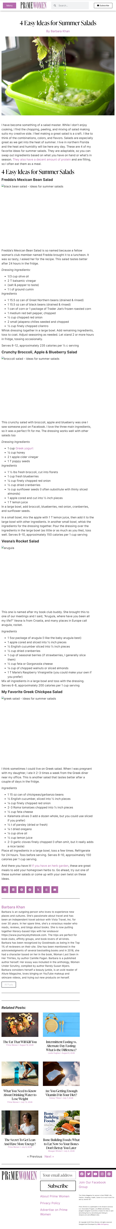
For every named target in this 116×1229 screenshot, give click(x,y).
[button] (5, 889)
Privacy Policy (50, 1203)
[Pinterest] (109, 1174)
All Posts (9, 984)
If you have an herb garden (50, 865)
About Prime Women (54, 1196)
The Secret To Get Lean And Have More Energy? (20, 1141)
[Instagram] (102, 1174)
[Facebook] (82, 1174)
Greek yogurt (24, 448)
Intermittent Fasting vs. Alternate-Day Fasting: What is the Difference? (61, 1045)
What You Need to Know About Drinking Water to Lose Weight (19, 1095)
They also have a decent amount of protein (42, 159)
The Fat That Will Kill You (20, 1041)
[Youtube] (95, 1174)
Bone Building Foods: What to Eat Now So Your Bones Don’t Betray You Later (61, 1143)
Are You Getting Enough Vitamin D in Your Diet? (61, 1093)
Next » (49, 1156)
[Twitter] (89, 1174)
